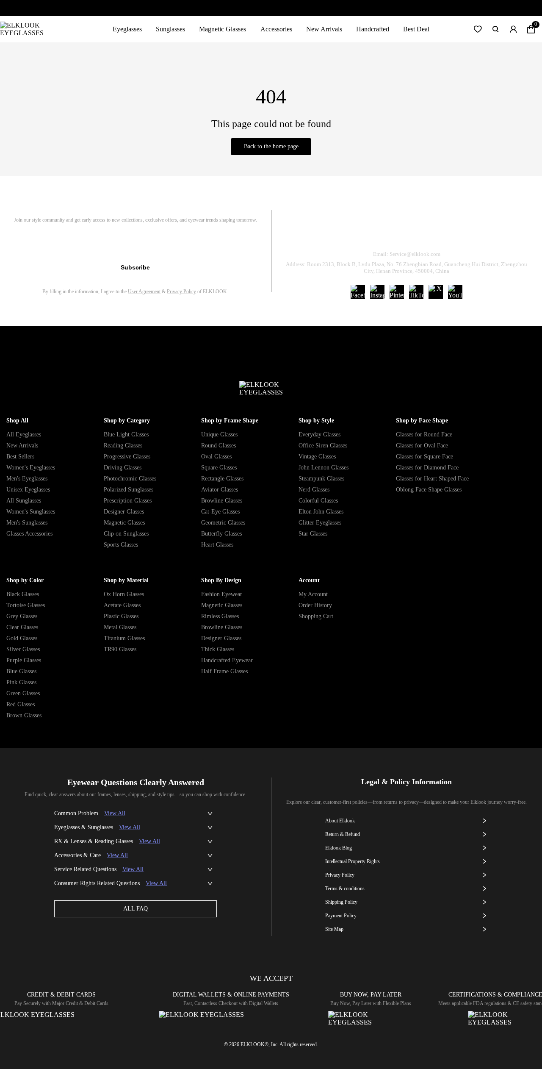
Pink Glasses (21, 682)
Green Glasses (23, 693)
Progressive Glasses (127, 456)
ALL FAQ (135, 908)
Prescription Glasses (128, 500)
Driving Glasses (122, 467)
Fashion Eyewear (221, 594)
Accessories (276, 29)
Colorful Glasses (318, 500)
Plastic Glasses (121, 616)
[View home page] (28, 29)
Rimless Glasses (220, 616)
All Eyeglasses (23, 434)
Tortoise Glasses (25, 605)
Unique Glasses (219, 434)
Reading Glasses (123, 445)
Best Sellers (20, 456)
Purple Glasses (23, 660)
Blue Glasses (21, 671)
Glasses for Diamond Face (427, 467)
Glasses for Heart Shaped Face (432, 478)
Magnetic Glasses (222, 29)
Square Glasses (219, 467)
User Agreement (144, 291)
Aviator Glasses (219, 489)
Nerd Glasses (314, 489)
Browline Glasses (221, 500)
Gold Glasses (21, 638)
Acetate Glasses (122, 605)
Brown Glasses (23, 715)
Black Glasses (22, 594)
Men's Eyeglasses (26, 478)
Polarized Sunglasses (128, 489)
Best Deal (416, 29)
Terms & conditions (345, 888)
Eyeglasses (127, 29)
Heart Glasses (217, 544)
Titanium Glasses (124, 638)
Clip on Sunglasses (126, 533)
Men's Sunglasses (26, 522)
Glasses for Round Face (424, 434)
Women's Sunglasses (30, 511)
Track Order (306, 232)
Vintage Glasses (317, 456)
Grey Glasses (21, 616)
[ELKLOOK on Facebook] (358, 292)
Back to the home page (271, 146)
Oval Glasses (216, 456)
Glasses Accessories (29, 533)
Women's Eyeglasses (30, 467)
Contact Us (508, 232)
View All (114, 813)
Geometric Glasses (223, 522)
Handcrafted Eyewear (227, 660)
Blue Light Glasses (126, 434)
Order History (315, 605)
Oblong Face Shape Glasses (429, 489)
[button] (477, 29)
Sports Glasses (121, 544)
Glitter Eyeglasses (320, 522)
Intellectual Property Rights (352, 861)
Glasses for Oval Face (422, 445)
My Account (313, 594)
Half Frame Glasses (224, 671)
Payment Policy (341, 916)
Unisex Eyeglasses (28, 489)
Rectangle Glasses (222, 478)
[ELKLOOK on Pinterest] (397, 292)
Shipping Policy (445, 232)
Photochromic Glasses (130, 478)
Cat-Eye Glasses (220, 511)
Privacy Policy (181, 291)
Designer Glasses (124, 511)
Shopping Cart (316, 616)
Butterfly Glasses (221, 533)
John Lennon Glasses (323, 467)
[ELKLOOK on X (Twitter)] (436, 292)
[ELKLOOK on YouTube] (455, 292)
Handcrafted (372, 29)
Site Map (334, 929)
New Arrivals (324, 29)
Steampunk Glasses (321, 478)
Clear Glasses (22, 627)
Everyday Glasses (319, 434)
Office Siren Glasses (323, 445)
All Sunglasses (23, 500)
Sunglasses (170, 29)
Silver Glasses (23, 649)
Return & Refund (373, 232)
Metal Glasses (120, 627)
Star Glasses (313, 533)
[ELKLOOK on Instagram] (377, 292)
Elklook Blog (338, 848)
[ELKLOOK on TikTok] (416, 292)
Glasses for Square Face (424, 456)
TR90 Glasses (120, 649)
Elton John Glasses (321, 511)
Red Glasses (20, 704)
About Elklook (340, 821)
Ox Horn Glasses (124, 594)
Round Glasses (218, 445)
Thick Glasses (217, 649)
